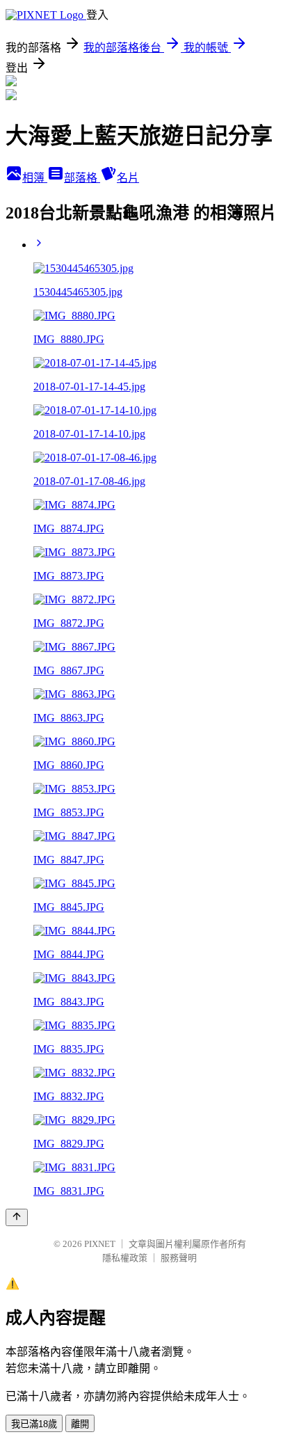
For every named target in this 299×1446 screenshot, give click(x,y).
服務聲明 (179, 1258)
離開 (80, 1424)
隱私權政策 (124, 1258)
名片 (128, 178)
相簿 (34, 178)
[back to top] (17, 1217)
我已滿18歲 (34, 1424)
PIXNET (99, 1244)
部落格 (82, 178)
